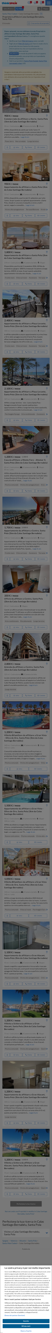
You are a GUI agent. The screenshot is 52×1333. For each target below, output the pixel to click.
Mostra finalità (26, 1331)
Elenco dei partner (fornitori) (15, 1315)
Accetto (26, 1321)
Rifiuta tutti (26, 1326)
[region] (26, 1299)
